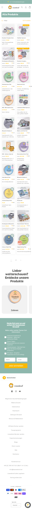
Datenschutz (16, 406)
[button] (2, 7)
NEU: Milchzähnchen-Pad (7, 107)
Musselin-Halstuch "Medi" (22, 177)
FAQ (16, 450)
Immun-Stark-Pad (6, 247)
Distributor (16, 454)
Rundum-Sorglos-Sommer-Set (8, 38)
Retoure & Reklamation (16, 418)
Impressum (15, 410)
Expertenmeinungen (16, 438)
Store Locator (16, 446)
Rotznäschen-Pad (6, 84)
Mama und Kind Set (22, 130)
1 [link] (11, 260)
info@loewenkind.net (15, 469)
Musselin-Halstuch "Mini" (7, 131)
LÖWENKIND (18, 486)
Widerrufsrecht (15, 402)
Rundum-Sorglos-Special (21, 61)
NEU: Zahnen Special (7, 154)
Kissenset (19, 200)
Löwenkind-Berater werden (16, 434)
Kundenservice (16, 461)
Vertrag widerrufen (16, 477)
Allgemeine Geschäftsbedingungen (16, 398)
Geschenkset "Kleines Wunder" (23, 224)
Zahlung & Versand (16, 414)
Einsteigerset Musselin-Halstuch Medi (8, 224)
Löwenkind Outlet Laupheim (16, 473)
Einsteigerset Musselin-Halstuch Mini (8, 61)
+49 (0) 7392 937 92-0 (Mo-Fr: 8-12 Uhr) (16, 465)
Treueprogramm (16, 430)
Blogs (16, 442)
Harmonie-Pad (21, 84)
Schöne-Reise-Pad (7, 200)
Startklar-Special (21, 38)
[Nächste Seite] (21, 260)
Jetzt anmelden (16, 366)
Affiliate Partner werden (16, 426)
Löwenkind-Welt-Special (23, 107)
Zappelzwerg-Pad (21, 247)
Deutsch (15, 505)
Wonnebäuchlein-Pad (22, 154)
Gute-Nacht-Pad (6, 177)
